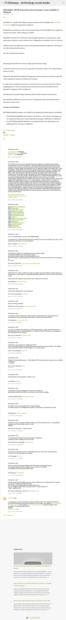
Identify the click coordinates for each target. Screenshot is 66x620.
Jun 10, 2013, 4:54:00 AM (15, 415)
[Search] (64, 3)
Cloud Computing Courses (35, 504)
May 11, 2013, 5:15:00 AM (15, 246)
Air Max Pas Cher (26, 335)
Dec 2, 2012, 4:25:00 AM (15, 157)
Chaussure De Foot (21, 281)
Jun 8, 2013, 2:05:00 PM (14, 383)
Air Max (19, 456)
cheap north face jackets (19, 218)
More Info (24, 350)
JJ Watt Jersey (12, 197)
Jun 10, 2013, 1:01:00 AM (15, 399)
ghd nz (14, 217)
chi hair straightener (17, 212)
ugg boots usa (16, 227)
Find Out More (20, 473)
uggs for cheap (12, 154)
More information (9, 130)
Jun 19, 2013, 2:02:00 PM (15, 493)
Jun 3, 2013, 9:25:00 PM (14, 338)
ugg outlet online (13, 151)
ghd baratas (15, 225)
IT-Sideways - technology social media (27, 2)
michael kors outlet (18, 214)
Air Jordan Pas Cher (30, 306)
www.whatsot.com (27, 396)
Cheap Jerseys (29, 442)
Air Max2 (24, 294)
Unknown (11, 498)
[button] (4, 17)
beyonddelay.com (33, 491)
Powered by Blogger (34, 617)
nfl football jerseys (18, 215)
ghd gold (15, 221)
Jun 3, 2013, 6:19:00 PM (14, 322)
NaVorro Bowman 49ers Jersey (17, 196)
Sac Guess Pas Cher (22, 320)
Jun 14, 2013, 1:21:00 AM (15, 458)
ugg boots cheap (18, 211)
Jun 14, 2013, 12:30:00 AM (15, 444)
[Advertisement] (33, 532)
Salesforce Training (13, 509)
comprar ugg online (17, 220)
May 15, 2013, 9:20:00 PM (15, 266)
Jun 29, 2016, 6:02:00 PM (15, 511)
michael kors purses (17, 209)
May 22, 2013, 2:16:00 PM (15, 296)
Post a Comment (8, 515)
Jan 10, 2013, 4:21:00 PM (15, 229)
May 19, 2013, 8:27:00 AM (15, 284)
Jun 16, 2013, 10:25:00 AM (15, 475)
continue (17, 381)
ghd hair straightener (18, 207)
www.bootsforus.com (14, 153)
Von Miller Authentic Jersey (16, 194)
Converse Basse (21, 244)
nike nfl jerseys (17, 224)
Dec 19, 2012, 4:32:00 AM (15, 199)
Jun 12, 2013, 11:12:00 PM (15, 431)
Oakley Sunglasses (21, 413)
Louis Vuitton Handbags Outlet (31, 263)
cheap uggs (14, 208)
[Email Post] (4, 133)
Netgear (6, 135)
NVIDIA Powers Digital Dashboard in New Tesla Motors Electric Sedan (32, 600)
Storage (12, 135)
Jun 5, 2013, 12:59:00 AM (15, 370)
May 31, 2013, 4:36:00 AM (15, 308)
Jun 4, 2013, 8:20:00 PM (14, 353)
